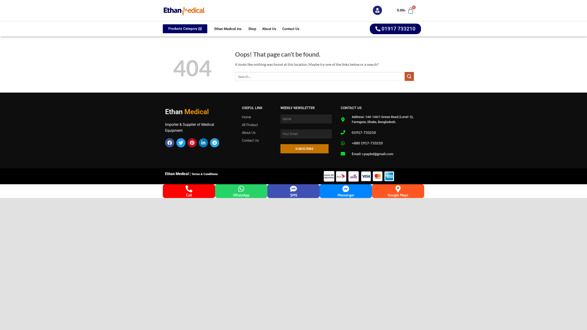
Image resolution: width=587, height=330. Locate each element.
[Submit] (409, 76)
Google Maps (398, 195)
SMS (293, 195)
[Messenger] (345, 188)
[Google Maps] (398, 188)
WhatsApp (241, 195)
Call (189, 195)
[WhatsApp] (241, 188)
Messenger (346, 195)
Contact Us (290, 29)
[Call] (189, 188)
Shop (252, 29)
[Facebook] (169, 142)
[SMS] (293, 188)
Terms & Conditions (204, 174)
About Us (269, 29)
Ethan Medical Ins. (228, 29)
